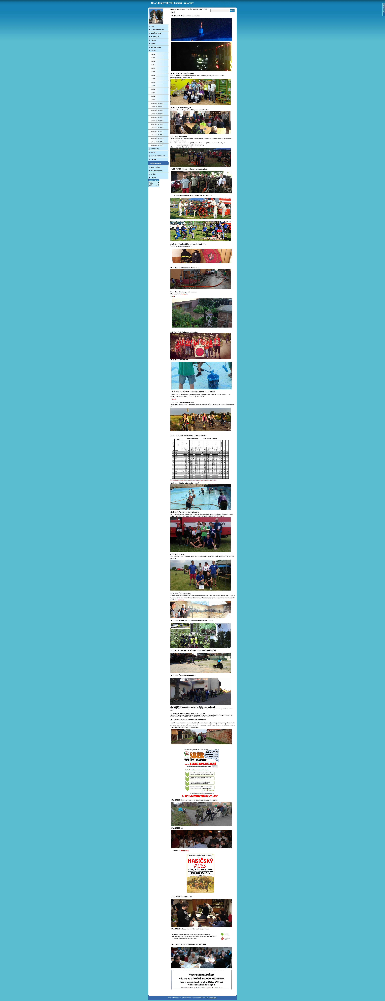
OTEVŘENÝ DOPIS (156, 33)
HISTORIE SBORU (156, 47)
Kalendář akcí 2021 (157, 117)
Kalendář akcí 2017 (157, 131)
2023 (153, 61)
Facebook (153, 177)
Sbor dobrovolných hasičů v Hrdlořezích (187, 9)
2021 (153, 68)
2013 (153, 99)
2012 (153, 96)
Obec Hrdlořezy (155, 167)
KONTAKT (154, 159)
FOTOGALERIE (155, 149)
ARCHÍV (153, 50)
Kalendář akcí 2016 (157, 135)
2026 (152, 26)
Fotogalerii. (181, 600)
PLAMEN (153, 40)
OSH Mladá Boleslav (156, 170)
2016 (153, 85)
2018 (153, 78)
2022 (153, 64)
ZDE (223, 516)
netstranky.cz (213, 997)
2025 (153, 54)
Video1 (172, 296)
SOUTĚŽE (153, 152)
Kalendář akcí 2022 (157, 114)
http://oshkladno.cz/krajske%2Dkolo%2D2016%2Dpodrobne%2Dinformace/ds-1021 (193, 480)
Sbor (172, 3)
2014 (153, 92)
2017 (153, 82)
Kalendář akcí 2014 (157, 142)
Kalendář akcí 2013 (157, 145)
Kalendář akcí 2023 (157, 110)
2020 (153, 71)
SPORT (153, 43)
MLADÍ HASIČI (155, 36)
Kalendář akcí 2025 (157, 103)
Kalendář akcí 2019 (157, 124)
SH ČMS (153, 174)
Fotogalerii (184, 294)
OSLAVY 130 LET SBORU (158, 156)
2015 (153, 89)
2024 (153, 57)
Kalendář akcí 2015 (157, 138)
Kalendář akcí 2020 (157, 121)
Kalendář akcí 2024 (157, 107)
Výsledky (173, 399)
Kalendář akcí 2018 (157, 128)
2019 (153, 75)
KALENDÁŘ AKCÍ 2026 (157, 29)
